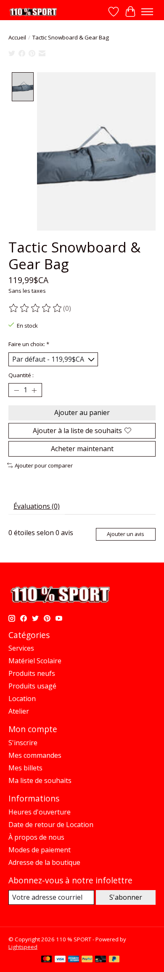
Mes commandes (34, 755)
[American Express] (73, 960)
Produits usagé (32, 686)
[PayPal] (87, 960)
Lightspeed (22, 947)
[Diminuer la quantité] (16, 390)
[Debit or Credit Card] (100, 960)
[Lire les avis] (35, 308)
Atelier (18, 711)
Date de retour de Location (50, 824)
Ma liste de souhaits (39, 780)
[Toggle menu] (147, 11)
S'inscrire (22, 742)
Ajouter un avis (125, 534)
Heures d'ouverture (39, 812)
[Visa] (60, 960)
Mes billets (25, 767)
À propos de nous (36, 837)
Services (21, 648)
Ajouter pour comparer (44, 465)
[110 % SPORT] (33, 12)
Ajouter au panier (82, 412)
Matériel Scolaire (34, 660)
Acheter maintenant (82, 448)
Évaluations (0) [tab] (36, 506)
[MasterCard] (46, 960)
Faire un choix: (28, 344)
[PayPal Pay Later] (114, 960)
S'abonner (125, 897)
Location (22, 698)
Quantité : (21, 375)
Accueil (17, 37)
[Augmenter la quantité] (34, 390)
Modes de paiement (39, 849)
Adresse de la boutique (44, 862)
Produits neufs (31, 673)
